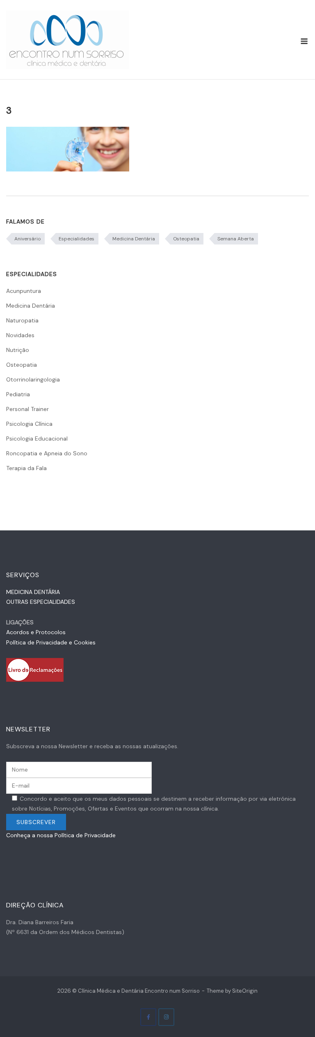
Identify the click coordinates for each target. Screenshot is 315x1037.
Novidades (20, 335)
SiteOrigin (245, 990)
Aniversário (27, 238)
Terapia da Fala (26, 468)
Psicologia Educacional (37, 438)
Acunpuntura (23, 291)
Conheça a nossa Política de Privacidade (61, 835)
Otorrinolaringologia (33, 379)
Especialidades (76, 238)
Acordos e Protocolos (36, 632)
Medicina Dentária (133, 238)
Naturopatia (22, 320)
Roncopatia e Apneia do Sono (46, 453)
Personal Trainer (27, 409)
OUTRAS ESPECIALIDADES (40, 601)
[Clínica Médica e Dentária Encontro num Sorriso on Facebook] (148, 1017)
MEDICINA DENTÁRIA (33, 592)
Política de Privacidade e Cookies (51, 642)
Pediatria (18, 394)
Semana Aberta (235, 238)
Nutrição (17, 350)
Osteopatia (186, 238)
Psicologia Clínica (29, 423)
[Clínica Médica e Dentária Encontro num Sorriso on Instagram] (166, 1017)
